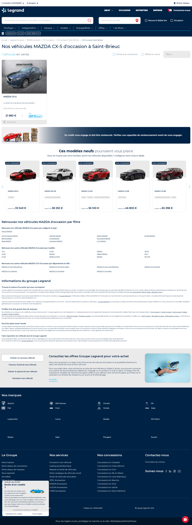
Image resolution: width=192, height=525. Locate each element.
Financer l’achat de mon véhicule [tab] (22, 364)
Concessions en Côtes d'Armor (110, 466)
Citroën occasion (166, 312)
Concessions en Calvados (108, 462)
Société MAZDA (150, 236)
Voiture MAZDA (7, 231)
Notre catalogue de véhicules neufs (65, 473)
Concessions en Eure (106, 470)
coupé (159, 292)
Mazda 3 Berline (102, 254)
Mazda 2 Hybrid (54, 257)
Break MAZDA (6, 241)
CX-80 (51, 251)
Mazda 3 (99, 251)
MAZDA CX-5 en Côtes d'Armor (12, 267)
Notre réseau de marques (13, 470)
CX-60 (4, 257)
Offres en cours (152, 54)
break (148, 292)
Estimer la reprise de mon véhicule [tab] (22, 371)
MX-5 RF (147, 257)
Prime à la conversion (127, 54)
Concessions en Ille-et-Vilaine (110, 473)
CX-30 (4, 254)
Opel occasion (177, 312)
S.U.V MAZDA (101, 241)
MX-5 (146, 254)
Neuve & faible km (157, 20)
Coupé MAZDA (54, 238)
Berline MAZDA (7, 238)
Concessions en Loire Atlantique (111, 477)
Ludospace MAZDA (55, 241)
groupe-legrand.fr (65, 296)
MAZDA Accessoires (58, 484)
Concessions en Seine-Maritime (111, 491)
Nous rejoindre (8, 473)
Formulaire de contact (155, 462)
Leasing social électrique (60, 466)
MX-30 (147, 251)
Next (189, 186)
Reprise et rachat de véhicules (63, 470)
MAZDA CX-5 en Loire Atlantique (108, 267)
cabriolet (154, 292)
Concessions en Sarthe (107, 487)
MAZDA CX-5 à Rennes (9, 271)
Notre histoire (8, 462)
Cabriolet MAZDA (55, 236)
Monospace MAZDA (103, 238)
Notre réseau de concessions (14, 466)
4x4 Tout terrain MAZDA (10, 236)
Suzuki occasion (13, 314)
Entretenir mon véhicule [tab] (22, 378)
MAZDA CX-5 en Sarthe (152, 267)
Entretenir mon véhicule (60, 462)
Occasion (178, 20)
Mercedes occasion (158, 316)
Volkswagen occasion (172, 316)
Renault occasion (72, 316)
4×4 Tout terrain (135, 292)
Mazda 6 (99, 257)
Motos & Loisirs (8, 480)
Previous (3, 186)
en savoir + (53, 380)
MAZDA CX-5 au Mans (104, 271)
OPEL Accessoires (57, 480)
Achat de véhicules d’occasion (63, 477)
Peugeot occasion (85, 316)
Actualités (6, 477)
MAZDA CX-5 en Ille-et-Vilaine (59, 267)
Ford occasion (155, 312)
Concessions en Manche (108, 480)
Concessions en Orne (106, 484)
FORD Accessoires (58, 491)
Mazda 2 (52, 254)
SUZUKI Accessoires (58, 487)
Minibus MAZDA (102, 236)
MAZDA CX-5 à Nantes (56, 271)
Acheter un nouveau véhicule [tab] (22, 358)
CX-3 (3, 251)
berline (143, 292)
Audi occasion (146, 316)
